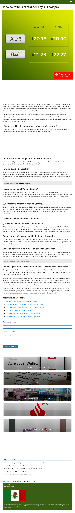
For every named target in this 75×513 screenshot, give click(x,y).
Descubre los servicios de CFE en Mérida (15, 471)
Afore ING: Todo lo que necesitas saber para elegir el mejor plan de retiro (23, 468)
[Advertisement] (37, 92)
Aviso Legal (7, 484)
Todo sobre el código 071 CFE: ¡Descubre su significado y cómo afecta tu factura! (25, 463)
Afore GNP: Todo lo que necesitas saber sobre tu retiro (18, 465)
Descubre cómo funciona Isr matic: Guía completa (17, 474)
